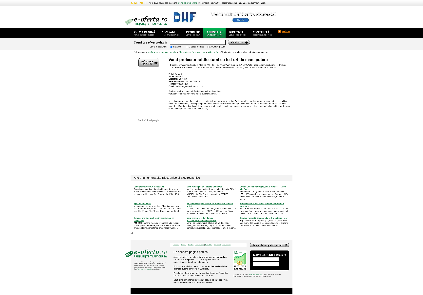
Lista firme (178, 47)
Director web (199, 245)
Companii (176, 245)
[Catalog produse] (193, 33)
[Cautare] (239, 42)
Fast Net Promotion (256, 274)
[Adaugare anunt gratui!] (148, 62)
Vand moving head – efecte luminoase (204, 187)
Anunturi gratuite (218, 47)
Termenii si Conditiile (144, 269)
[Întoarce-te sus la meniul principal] (269, 245)
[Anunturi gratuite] (214, 33)
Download (217, 245)
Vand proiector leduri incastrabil (149, 187)
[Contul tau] (262, 33)
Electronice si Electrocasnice (192, 52)
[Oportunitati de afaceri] (144, 33)
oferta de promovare (187, 3)
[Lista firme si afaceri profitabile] (146, 20)
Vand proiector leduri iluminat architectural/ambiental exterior (201, 219)
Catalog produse (196, 47)
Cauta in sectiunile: (158, 47)
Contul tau (208, 245)
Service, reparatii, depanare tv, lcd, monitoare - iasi (263, 218)
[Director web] (238, 33)
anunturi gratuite (168, 52)
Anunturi (190, 245)
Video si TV (213, 52)
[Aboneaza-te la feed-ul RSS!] (285, 31)
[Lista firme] (170, 33)
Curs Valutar (226, 245)
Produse (183, 245)
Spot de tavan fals (142, 204)
